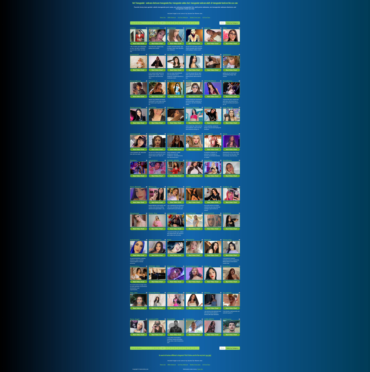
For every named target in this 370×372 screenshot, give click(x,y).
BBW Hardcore (172, 17)
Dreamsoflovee (209, 54)
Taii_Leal (189, 160)
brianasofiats (153, 134)
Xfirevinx (207, 292)
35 (174, 23)
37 (182, 23)
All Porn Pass (206, 17)
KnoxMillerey (208, 134)
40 (194, 23)
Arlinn (225, 28)
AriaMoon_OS (227, 187)
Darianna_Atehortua (192, 107)
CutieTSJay (152, 107)
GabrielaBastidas (154, 292)
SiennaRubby (171, 266)
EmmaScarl (226, 266)
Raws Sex (163, 17)
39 (190, 23)
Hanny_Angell (134, 319)
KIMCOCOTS (190, 239)
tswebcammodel (191, 28)
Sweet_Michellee (135, 187)
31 (158, 23)
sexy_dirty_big (228, 107)
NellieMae (189, 81)
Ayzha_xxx (207, 266)
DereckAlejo (171, 319)
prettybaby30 (134, 54)
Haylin (169, 239)
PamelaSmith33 (191, 54)
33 (166, 23)
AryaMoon (207, 187)
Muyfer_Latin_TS (191, 292)
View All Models (136, 23)
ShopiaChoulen (191, 213)
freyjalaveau (227, 54)
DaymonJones (135, 266)
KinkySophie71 (209, 213)
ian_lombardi (227, 292)
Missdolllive (208, 107)
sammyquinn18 (135, 134)
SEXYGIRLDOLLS (210, 81)
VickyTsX (207, 28)
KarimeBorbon (227, 81)
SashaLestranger (135, 107)
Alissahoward (134, 213)
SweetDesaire (227, 160)
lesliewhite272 (134, 239)
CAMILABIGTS (209, 319)
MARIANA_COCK (154, 266)
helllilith (188, 187)
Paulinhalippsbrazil (192, 266)
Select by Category (232, 23)
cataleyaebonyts (172, 292)
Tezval (225, 134)
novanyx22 (170, 134)
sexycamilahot (172, 213)
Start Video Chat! (138, 43)
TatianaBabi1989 (154, 28)
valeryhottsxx (153, 160)
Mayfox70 (207, 239)
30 (155, 23)
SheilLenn (170, 107)
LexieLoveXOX (153, 319)
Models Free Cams (195, 17)
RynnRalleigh (171, 28)
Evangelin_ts (153, 81)
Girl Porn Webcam (183, 17)
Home (222, 23)
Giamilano (133, 160)
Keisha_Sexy (153, 213)
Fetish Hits (200, 369)
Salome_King (227, 239)
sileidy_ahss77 (191, 134)
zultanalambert (172, 187)
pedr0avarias (227, 319)
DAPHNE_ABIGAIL (173, 160)
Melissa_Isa (152, 187)
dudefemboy (190, 319)
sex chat (208, 355)
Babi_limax (170, 81)
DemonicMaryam (135, 81)
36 (178, 23)
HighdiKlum (208, 160)
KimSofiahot (227, 213)
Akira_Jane (133, 292)
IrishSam (133, 28)
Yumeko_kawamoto (155, 239)
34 (170, 23)
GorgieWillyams (154, 54)
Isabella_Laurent (172, 54)
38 (186, 23)
